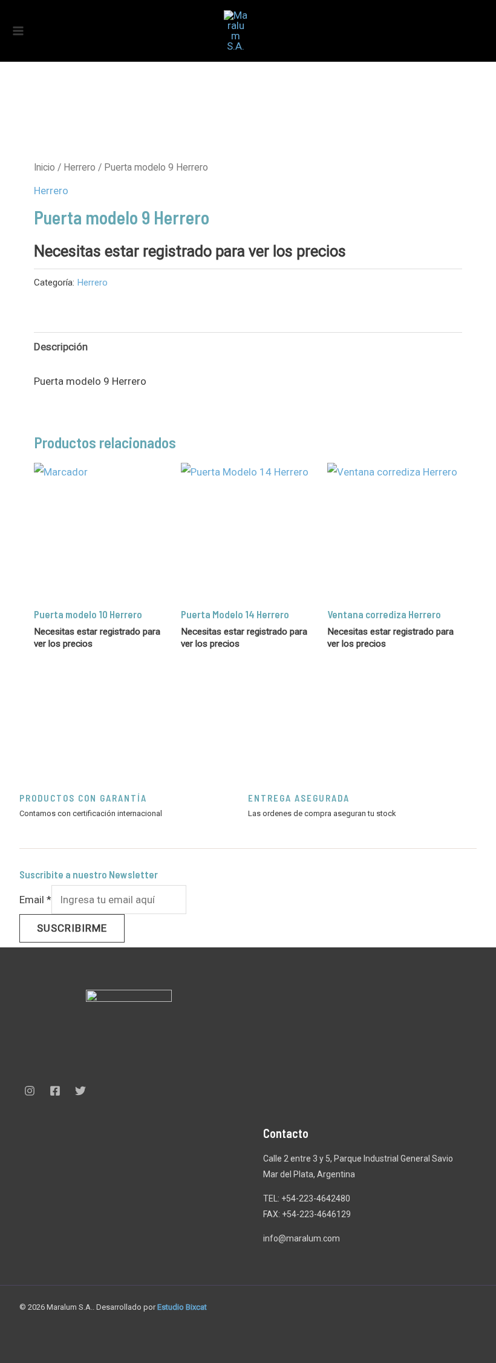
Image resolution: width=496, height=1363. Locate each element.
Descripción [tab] (61, 347)
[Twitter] (80, 1090)
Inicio (44, 167)
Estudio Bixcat (182, 1307)
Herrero (80, 167)
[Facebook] (55, 1090)
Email (35, 900)
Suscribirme (72, 928)
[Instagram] (29, 1090)
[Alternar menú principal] (18, 31)
